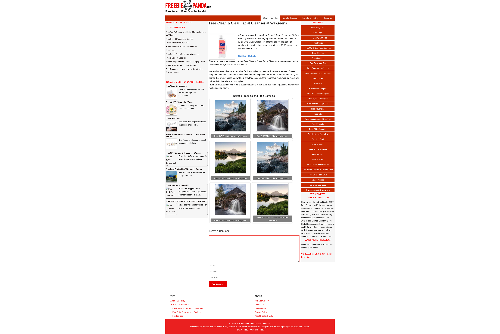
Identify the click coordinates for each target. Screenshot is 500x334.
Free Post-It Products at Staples (179, 39)
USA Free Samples (270, 18)
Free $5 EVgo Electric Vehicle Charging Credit (185, 61)
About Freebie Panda (264, 316)
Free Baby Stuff (317, 28)
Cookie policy (260, 308)
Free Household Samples (318, 93)
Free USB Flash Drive (317, 175)
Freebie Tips (177, 316)
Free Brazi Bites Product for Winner (181, 65)
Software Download (318, 185)
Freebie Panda (247, 323)
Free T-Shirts (317, 159)
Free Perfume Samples (318, 134)
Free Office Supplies (318, 129)
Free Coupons (318, 58)
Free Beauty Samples (318, 38)
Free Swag (170, 50)
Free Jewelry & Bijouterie (318, 104)
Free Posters (317, 144)
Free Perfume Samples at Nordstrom (181, 46)
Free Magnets (318, 124)
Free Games (317, 78)
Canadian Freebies (290, 18)
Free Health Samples (318, 88)
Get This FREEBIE (247, 56)
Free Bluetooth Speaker (176, 58)
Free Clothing (318, 53)
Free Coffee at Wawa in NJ (177, 43)
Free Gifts (318, 83)
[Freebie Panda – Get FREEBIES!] (188, 5)
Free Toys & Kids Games (318, 164)
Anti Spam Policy (177, 301)
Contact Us (328, 18)
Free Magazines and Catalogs (318, 119)
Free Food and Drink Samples (318, 73)
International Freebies (310, 18)
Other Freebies (317, 180)
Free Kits (318, 114)
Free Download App (318, 63)
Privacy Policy (261, 312)
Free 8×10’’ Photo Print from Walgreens (182, 54)
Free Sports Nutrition (318, 149)
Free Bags (317, 33)
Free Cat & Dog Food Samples (318, 48)
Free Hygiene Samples (318, 99)
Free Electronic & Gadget (318, 68)
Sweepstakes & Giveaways (318, 190)
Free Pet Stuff (318, 139)
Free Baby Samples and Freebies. (186, 312)
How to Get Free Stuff (179, 304)
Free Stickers (318, 154)
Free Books (318, 43)
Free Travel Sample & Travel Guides (317, 170)
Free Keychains (318, 109)
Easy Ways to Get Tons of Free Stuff (187, 308)
